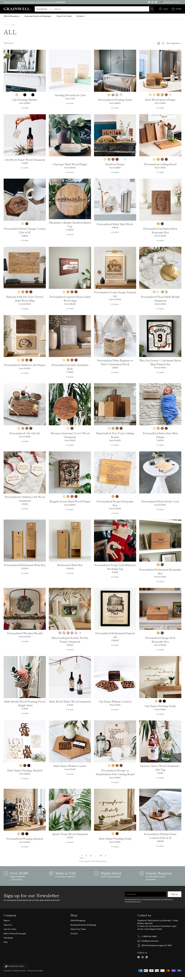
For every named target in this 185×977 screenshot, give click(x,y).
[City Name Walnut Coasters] (115, 677)
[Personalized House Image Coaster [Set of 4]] (25, 200)
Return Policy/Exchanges (15, 933)
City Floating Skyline (24, 99)
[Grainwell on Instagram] (152, 2)
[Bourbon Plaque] (115, 135)
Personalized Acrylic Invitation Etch (69, 366)
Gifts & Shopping (77, 920)
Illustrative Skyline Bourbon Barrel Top (70, 224)
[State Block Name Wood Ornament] (70, 677)
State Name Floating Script (115, 838)
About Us (8, 925)
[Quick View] (42, 53)
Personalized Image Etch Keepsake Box (160, 639)
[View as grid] (158, 43)
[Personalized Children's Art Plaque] (25, 336)
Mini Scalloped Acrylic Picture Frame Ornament (70, 639)
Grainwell (22, 971)
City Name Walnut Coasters (115, 701)
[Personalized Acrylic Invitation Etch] (70, 336)
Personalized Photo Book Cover (160, 501)
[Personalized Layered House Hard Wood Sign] (70, 268)
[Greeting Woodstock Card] (70, 71)
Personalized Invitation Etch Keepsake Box (160, 230)
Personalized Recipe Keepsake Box (115, 503)
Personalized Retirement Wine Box (25, 565)
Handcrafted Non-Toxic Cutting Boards (115, 435)
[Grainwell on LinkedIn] (156, 2)
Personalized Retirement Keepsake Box (160, 571)
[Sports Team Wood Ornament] (70, 810)
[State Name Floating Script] (115, 810)
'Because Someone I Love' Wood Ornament (69, 435)
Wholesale (8, 938)
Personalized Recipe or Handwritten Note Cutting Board (115, 772)
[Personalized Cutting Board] (160, 135)
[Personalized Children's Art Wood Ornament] (25, 472)
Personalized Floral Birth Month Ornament (160, 298)
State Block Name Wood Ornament (70, 701)
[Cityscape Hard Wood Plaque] (70, 135)
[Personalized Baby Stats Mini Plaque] (160, 404)
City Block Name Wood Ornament (25, 159)
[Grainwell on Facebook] (149, 2)
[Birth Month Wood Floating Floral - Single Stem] (25, 677)
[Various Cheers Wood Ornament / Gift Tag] (160, 741)
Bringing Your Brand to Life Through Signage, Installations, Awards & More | (34, 2)
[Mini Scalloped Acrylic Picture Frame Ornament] (70, 609)
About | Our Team (78, 929)
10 (101, 855)
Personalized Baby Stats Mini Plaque (160, 435)
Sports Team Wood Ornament (70, 834)
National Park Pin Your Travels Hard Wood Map (24, 298)
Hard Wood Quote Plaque (160, 99)
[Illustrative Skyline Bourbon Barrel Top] (70, 199)
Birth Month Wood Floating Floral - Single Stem (24, 703)
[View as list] (163, 43)
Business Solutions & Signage (83, 925)
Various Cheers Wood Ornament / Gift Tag (160, 767)
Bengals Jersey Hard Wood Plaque (69, 501)
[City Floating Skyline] (25, 71)
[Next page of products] (106, 855)
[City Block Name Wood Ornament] (25, 135)
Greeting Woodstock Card (69, 95)
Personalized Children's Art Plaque (24, 365)
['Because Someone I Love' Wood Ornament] (70, 404)
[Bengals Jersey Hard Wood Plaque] (70, 472)
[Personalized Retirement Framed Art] (115, 609)
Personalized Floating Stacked (24, 838)
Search (7, 920)
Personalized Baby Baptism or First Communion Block (115, 362)
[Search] (152, 9)
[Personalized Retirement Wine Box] (25, 541)
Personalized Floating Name (115, 99)
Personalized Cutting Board (160, 164)
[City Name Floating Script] (160, 677)
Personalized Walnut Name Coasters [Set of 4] (160, 836)
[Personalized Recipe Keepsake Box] (115, 472)
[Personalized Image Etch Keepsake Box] (160, 609)
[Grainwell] (17, 9)
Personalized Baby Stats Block (115, 224)
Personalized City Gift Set (25, 433)
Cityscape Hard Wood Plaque (69, 164)
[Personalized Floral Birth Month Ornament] (160, 268)
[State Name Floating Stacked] (25, 741)
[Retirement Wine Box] (70, 541)
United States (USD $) (172, 2)
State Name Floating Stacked (24, 770)
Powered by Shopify (35, 971)
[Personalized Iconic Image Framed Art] (115, 268)
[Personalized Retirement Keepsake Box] (160, 541)
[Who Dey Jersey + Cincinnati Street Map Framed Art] (160, 336)
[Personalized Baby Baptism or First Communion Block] (115, 336)
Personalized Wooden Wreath (24, 633)
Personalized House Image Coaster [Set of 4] (25, 230)
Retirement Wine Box (70, 565)
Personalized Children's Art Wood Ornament (25, 498)
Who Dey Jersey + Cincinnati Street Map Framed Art (160, 362)
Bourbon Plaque (115, 164)
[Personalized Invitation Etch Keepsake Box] (160, 200)
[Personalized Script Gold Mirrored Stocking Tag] (115, 541)
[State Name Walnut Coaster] (70, 741)
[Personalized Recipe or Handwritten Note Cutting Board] (115, 741)
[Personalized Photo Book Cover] (160, 472)
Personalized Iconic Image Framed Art (115, 294)
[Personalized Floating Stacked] (25, 810)
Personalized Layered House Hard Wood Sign (69, 298)
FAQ (5, 942)
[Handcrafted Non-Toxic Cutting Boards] (115, 404)
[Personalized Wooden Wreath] (25, 609)
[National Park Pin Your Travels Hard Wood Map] (25, 268)
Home (6, 25)
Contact (74, 933)
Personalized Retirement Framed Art (115, 635)
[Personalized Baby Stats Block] (115, 200)
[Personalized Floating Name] (115, 71)
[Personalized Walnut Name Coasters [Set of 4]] (160, 810)
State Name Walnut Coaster (69, 766)
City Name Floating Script (160, 706)
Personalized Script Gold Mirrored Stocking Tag (115, 567)
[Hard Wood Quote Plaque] (160, 71)
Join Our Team (10, 929)
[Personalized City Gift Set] (25, 404)
